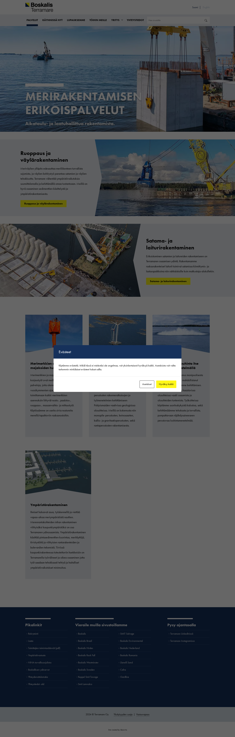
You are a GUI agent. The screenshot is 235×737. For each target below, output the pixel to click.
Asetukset (147, 384)
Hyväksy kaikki (166, 384)
